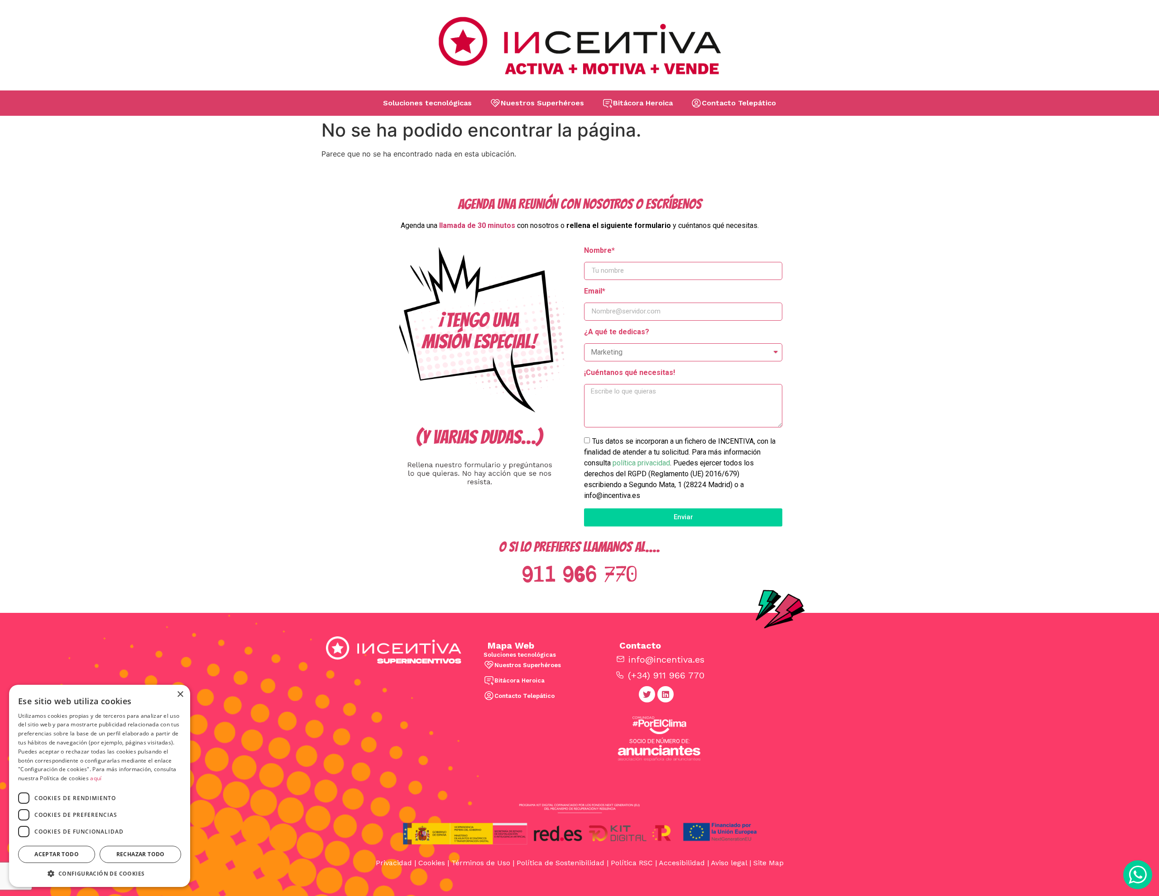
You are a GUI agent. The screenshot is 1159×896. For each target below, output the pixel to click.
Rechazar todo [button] (140, 854)
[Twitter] (647, 694)
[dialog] (99, 786)
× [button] (180, 694)
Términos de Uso (480, 862)
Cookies (431, 862)
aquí (95, 778)
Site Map (768, 862)
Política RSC (632, 862)
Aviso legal (729, 862)
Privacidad (394, 862)
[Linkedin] (665, 694)
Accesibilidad (682, 862)
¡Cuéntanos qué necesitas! (629, 373)
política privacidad (641, 462)
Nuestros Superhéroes (542, 103)
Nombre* (599, 251)
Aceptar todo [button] (56, 854)
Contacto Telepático (739, 103)
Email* (594, 291)
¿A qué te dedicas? (616, 332)
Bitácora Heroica (643, 103)
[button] (99, 873)
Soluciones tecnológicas (427, 103)
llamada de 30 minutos (477, 225)
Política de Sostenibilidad (560, 862)
